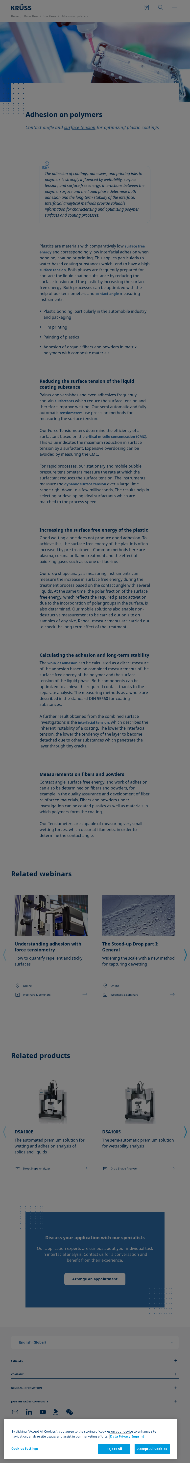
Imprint (138, 1436)
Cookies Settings (24, 1448)
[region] (90, 1439)
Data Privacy (120, 1436)
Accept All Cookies (152, 1448)
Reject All (114, 1448)
